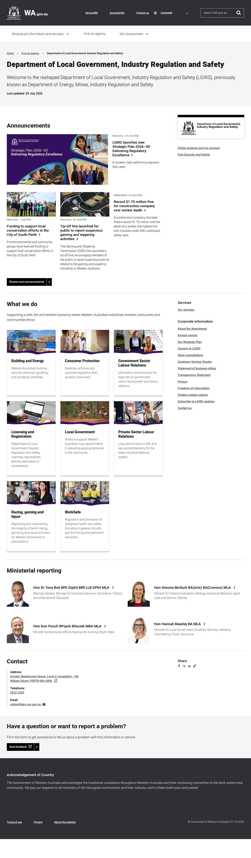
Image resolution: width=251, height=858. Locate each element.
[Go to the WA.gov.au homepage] (27, 12)
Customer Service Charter (195, 362)
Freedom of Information (193, 388)
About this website (65, 822)
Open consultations (190, 355)
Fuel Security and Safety (194, 155)
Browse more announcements (26, 282)
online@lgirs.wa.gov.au (25, 704)
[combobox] (175, 13)
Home (10, 53)
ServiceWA (91, 13)
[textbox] (175, 13)
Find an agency (95, 33)
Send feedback (18, 747)
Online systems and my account (199, 148)
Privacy (182, 382)
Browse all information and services (38, 34)
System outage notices (193, 395)
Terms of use (14, 822)
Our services (186, 310)
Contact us (142, 13)
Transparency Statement (194, 375)
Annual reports (187, 335)
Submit (239, 12)
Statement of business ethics (197, 368)
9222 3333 (17, 693)
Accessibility (117, 13)
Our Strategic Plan (190, 342)
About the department (192, 329)
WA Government (131, 34)
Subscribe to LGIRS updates (196, 401)
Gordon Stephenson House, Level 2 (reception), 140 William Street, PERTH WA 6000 (44, 678)
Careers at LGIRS (189, 348)
